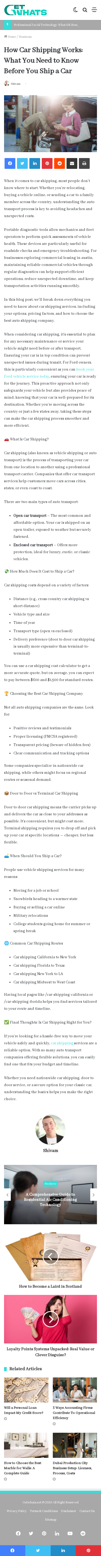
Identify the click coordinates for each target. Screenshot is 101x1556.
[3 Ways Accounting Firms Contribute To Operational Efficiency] (75, 1390)
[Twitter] (22, 163)
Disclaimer (68, 1511)
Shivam (15, 84)
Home (11, 37)
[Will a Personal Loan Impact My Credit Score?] (26, 1390)
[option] (50, 1194)
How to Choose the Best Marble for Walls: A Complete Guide (22, 1468)
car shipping (62, 1043)
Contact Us (87, 1511)
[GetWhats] (25, 10)
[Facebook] (10, 163)
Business (25, 37)
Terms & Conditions (44, 1511)
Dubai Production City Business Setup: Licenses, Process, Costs (72, 1468)
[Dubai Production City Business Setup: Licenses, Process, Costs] (75, 1445)
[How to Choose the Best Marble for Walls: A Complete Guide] (26, 1445)
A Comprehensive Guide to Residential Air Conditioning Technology (50, 1199)
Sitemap (50, 1520)
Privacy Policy (17, 1511)
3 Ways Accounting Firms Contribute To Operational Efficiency (74, 1412)
